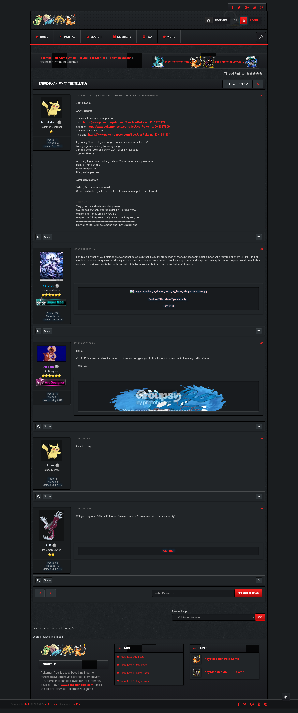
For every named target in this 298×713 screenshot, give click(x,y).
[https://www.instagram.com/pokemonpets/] (262, 7)
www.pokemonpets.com (77, 684)
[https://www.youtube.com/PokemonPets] (254, 7)
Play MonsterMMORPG (230, 61)
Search (96, 37)
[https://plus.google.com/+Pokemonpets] (247, 7)
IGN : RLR (168, 550)
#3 (261, 343)
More (170, 37)
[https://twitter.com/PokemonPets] (239, 7)
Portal (69, 37)
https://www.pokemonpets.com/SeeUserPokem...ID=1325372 (124, 122)
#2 (261, 249)
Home (43, 37)
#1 (261, 95)
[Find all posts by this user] (38, 237)
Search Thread (248, 593)
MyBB (27, 704)
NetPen (77, 704)
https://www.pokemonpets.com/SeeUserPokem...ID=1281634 (129, 134)
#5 (261, 508)
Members (124, 37)
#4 (261, 438)
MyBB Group (51, 704)
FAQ (149, 37)
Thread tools (236, 84)
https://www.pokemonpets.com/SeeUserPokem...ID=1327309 (129, 126)
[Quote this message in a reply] (259, 237)
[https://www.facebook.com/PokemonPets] (231, 7)
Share (47, 237)
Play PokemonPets (177, 61)
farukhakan (152, 96)
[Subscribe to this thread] (258, 84)
